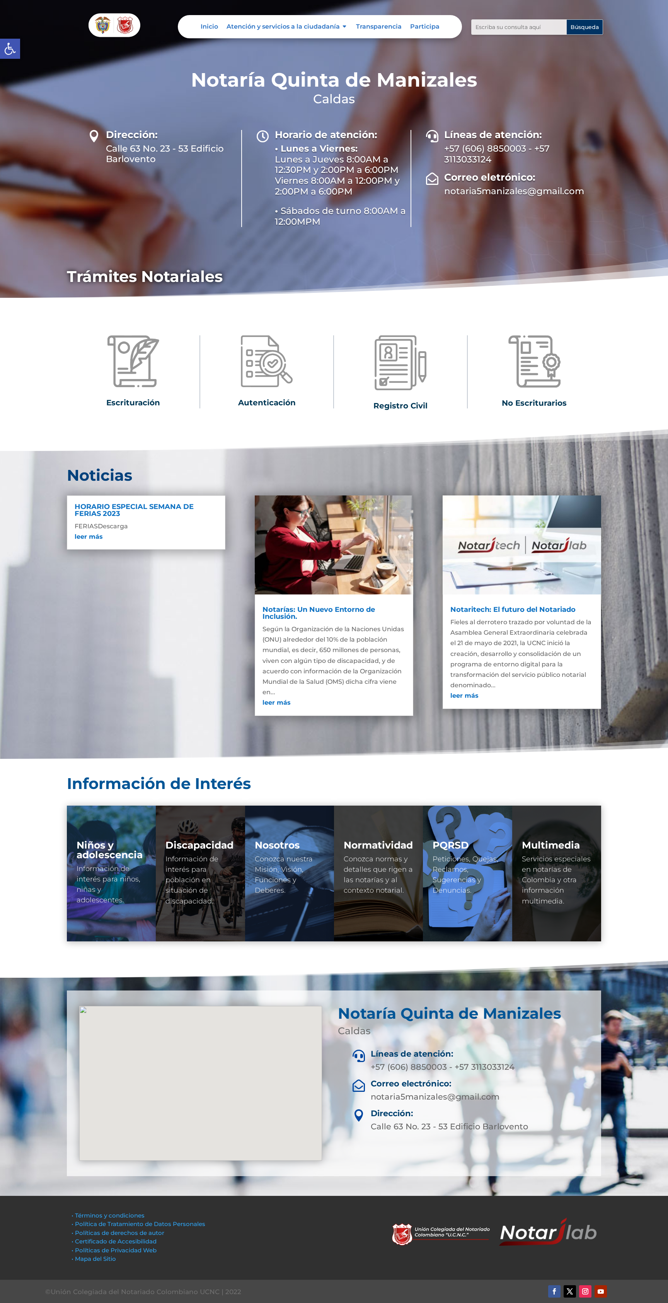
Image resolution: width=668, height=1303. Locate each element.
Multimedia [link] (551, 845)
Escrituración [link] (133, 402)
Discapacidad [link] (199, 845)
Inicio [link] (209, 27)
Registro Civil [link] (400, 405)
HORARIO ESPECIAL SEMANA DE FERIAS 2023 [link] (134, 510)
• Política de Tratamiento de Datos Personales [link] (138, 1224)
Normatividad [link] (378, 845)
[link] (10, 49)
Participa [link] (425, 27)
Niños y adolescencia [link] (110, 850)
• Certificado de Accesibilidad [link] (114, 1241)
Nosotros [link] (277, 845)
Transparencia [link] (379, 27)
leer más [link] (89, 536)
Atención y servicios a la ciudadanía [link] (283, 27)
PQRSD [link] (451, 845)
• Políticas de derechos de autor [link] (118, 1232)
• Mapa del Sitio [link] (95, 1258)
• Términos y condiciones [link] (108, 1215)
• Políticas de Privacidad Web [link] (114, 1250)
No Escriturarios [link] (534, 403)
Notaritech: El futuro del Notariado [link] (513, 609)
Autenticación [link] (267, 402)
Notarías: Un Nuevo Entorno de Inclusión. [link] (318, 613)
